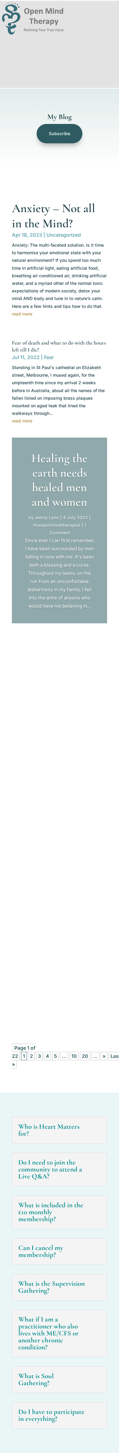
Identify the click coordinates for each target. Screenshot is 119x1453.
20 (85, 1056)
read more (22, 313)
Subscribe (59, 133)
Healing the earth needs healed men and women (59, 480)
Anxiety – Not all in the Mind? (52, 655)
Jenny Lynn (47, 517)
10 (74, 1056)
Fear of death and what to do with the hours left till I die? (56, 802)
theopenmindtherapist (56, 525)
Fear (49, 357)
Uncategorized (63, 235)
